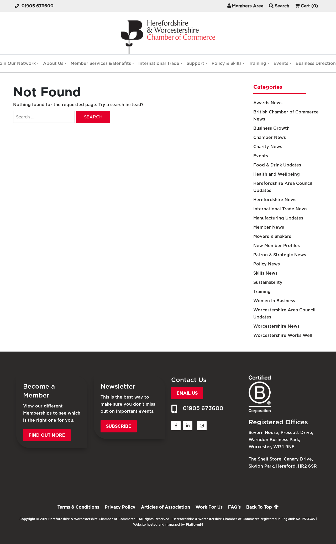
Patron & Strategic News (279, 254)
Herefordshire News (274, 199)
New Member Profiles (276, 245)
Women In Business (274, 300)
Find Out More (47, 435)
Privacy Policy (120, 507)
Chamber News (269, 137)
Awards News (267, 102)
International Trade (158, 63)
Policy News (266, 263)
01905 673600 (38, 5)
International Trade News (280, 208)
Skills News (265, 273)
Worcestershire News (276, 326)
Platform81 (194, 524)
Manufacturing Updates (278, 218)
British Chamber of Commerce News (286, 115)
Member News (268, 227)
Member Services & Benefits (101, 63)
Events (281, 63)
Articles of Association (165, 507)
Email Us (187, 393)
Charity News (267, 146)
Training (257, 63)
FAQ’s (234, 507)
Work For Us (209, 507)
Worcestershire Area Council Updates (284, 313)
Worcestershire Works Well (282, 335)
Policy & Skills (227, 63)
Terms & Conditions (78, 507)
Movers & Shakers (272, 236)
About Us (53, 63)
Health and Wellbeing (276, 174)
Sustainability (267, 282)
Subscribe (118, 426)
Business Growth (271, 128)
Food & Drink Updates (277, 165)
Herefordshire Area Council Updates (282, 187)
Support (195, 63)
